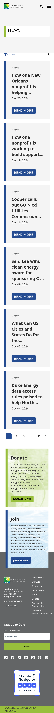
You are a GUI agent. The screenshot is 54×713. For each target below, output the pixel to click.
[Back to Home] (13, 6)
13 (39, 436)
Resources (37, 586)
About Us (36, 594)
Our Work (36, 581)
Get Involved (38, 590)
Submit (27, 646)
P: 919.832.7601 (11, 605)
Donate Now (22, 499)
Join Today (20, 560)
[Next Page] (46, 436)
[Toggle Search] (40, 5)
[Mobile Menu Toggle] (48, 5)
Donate (35, 598)
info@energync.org (13, 601)
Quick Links (38, 577)
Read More (23, 110)
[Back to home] (14, 580)
